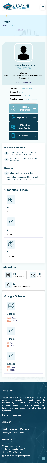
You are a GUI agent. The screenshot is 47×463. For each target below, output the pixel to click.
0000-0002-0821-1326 (25, 89)
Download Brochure (12, 415)
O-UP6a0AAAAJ (31, 99)
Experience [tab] (22, 117)
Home (4, 25)
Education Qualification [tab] (25, 126)
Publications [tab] (22, 136)
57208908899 (24, 92)
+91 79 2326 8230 (13, 452)
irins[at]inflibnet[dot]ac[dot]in (17, 456)
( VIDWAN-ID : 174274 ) (23, 68)
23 (8, 207)
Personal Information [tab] (25, 108)
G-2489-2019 (27, 96)
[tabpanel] (23, 260)
